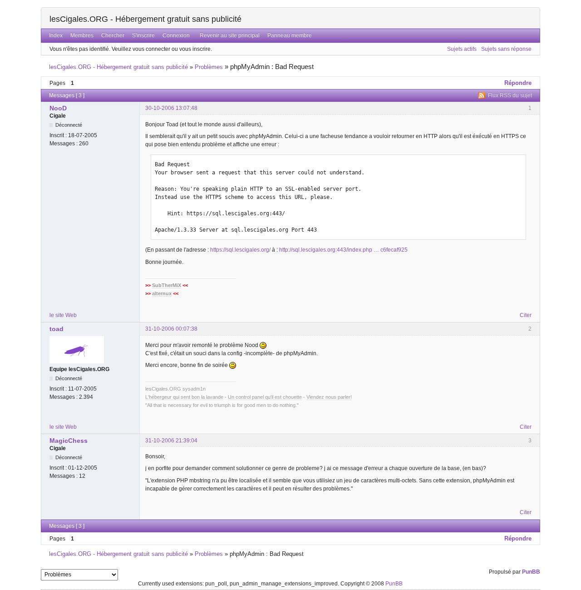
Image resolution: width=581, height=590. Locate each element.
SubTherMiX (166, 285)
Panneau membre (289, 35)
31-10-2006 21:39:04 (171, 440)
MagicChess (68, 440)
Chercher (112, 35)
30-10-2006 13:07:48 (171, 108)
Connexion (176, 35)
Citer (526, 315)
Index (56, 35)
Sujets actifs (462, 49)
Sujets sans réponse (506, 49)
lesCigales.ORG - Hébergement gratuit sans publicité (145, 19)
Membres (82, 35)
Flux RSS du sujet (510, 95)
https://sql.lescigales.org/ (240, 250)
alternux (162, 293)
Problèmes (209, 67)
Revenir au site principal (230, 35)
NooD (58, 108)
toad (56, 328)
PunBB (531, 572)
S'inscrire (143, 35)
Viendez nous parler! (329, 397)
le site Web (63, 315)
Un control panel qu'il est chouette (265, 397)
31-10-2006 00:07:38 (171, 329)
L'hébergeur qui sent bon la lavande (184, 397)
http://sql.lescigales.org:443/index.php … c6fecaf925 (343, 250)
